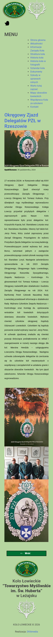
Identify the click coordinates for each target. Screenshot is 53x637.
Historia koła (36, 57)
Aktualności (36, 43)
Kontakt (34, 106)
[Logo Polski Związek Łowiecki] (37, 9)
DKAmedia (32, 631)
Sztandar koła (37, 68)
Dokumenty (36, 71)
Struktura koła (37, 54)
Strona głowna (37, 40)
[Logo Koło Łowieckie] (14, 9)
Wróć (27, 553)
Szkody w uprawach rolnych (35, 79)
